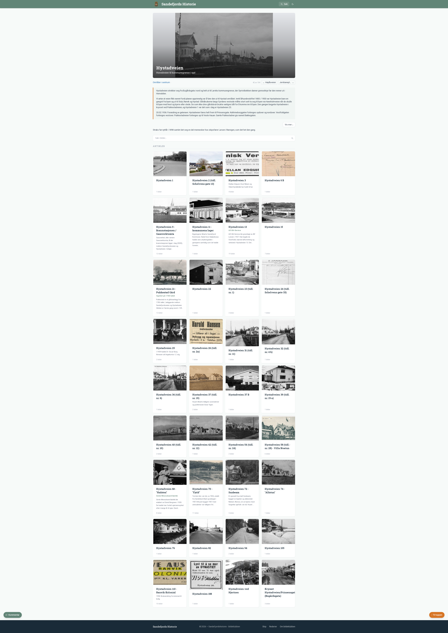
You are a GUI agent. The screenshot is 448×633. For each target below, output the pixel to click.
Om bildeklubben (287, 626)
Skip (264, 626)
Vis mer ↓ (289, 124)
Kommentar (14, 615)
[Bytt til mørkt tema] (292, 4)
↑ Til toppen (436, 615)
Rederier (273, 626)
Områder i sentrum (161, 82)
